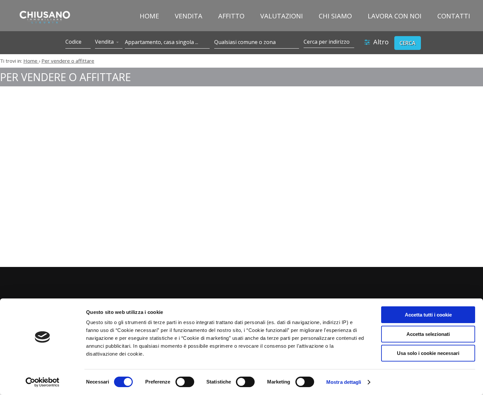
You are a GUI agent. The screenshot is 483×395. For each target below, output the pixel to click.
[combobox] (108, 42)
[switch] (184, 382)
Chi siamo (335, 15)
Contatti (453, 15)
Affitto (231, 15)
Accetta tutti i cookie (428, 315)
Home (149, 15)
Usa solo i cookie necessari (428, 353)
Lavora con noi (395, 15)
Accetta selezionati (428, 334)
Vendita (188, 15)
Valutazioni (281, 15)
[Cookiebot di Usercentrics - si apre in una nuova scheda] (42, 382)
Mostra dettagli (343, 382)
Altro (381, 41)
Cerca (408, 43)
